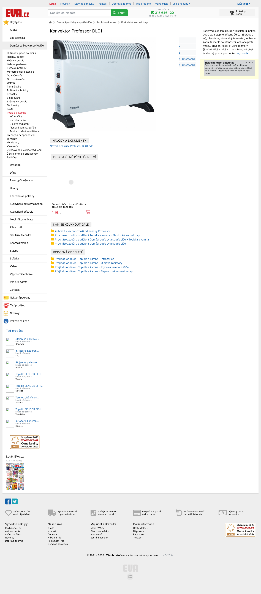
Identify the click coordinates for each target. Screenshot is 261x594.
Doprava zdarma (121, 3)
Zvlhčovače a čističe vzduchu (24, 149)
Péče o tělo (16, 227)
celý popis (242, 53)
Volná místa (161, 3)
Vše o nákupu (180, 3)
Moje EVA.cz (97, 528)
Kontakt (103, 3)
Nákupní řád (54, 537)
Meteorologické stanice (20, 71)
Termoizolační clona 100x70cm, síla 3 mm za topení (69, 205)
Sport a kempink (19, 243)
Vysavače (12, 146)
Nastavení (96, 534)
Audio (13, 30)
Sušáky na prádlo (17, 101)
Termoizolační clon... (27, 397)
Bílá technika (17, 37)
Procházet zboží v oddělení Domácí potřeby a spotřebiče (90, 243)
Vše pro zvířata (18, 282)
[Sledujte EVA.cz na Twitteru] (15, 501)
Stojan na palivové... (27, 338)
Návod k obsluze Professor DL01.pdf (71, 145)
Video (13, 266)
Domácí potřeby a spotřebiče (27, 45)
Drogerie (15, 164)
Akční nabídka (12, 534)
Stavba (14, 250)
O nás (51, 528)
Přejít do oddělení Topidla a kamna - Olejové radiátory (88, 263)
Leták (52, 3)
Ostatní (11, 82)
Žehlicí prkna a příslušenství (23, 153)
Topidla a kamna (16, 112)
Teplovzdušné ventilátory (24, 131)
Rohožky (12, 93)
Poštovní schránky (17, 90)
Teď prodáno (143, 3)
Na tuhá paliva (18, 120)
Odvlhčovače (14, 75)
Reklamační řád (56, 541)
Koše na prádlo (15, 60)
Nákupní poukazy (20, 297)
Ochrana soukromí (58, 544)
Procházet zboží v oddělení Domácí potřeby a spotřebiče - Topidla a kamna (102, 239)
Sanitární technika (20, 235)
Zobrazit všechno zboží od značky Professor (82, 231)
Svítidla (14, 258)
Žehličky (12, 157)
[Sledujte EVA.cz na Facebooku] (8, 501)
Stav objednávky (84, 3)
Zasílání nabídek (99, 537)
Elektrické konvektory (134, 22)
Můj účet (242, 3)
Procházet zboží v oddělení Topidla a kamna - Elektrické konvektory (97, 235)
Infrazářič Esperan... (27, 350)
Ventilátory (13, 142)
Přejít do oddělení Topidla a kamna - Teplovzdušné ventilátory (94, 271)
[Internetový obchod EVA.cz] (23, 13)
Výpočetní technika (21, 274)
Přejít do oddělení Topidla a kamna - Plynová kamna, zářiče (92, 267)
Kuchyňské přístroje (21, 211)
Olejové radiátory (19, 123)
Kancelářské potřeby (22, 196)
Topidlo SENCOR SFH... (29, 374)
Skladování (13, 97)
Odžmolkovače (16, 79)
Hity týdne (16, 22)
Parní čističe (14, 86)
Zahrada (15, 289)
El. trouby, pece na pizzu (21, 52)
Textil (10, 108)
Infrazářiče (16, 116)
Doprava (52, 534)
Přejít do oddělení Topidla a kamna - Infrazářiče (84, 259)
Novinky (65, 3)
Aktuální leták (12, 531)
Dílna (13, 172)
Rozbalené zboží (19, 321)
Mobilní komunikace (21, 219)
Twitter (137, 537)
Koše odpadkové (16, 64)
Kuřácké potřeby (16, 67)
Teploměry (13, 105)
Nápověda (138, 531)
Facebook (138, 534)
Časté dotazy (140, 528)
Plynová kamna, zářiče (23, 127)
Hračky (14, 188)
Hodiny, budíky (16, 56)
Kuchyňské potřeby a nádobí (26, 204)
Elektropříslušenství (21, 180)
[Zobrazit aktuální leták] (15, 476)
